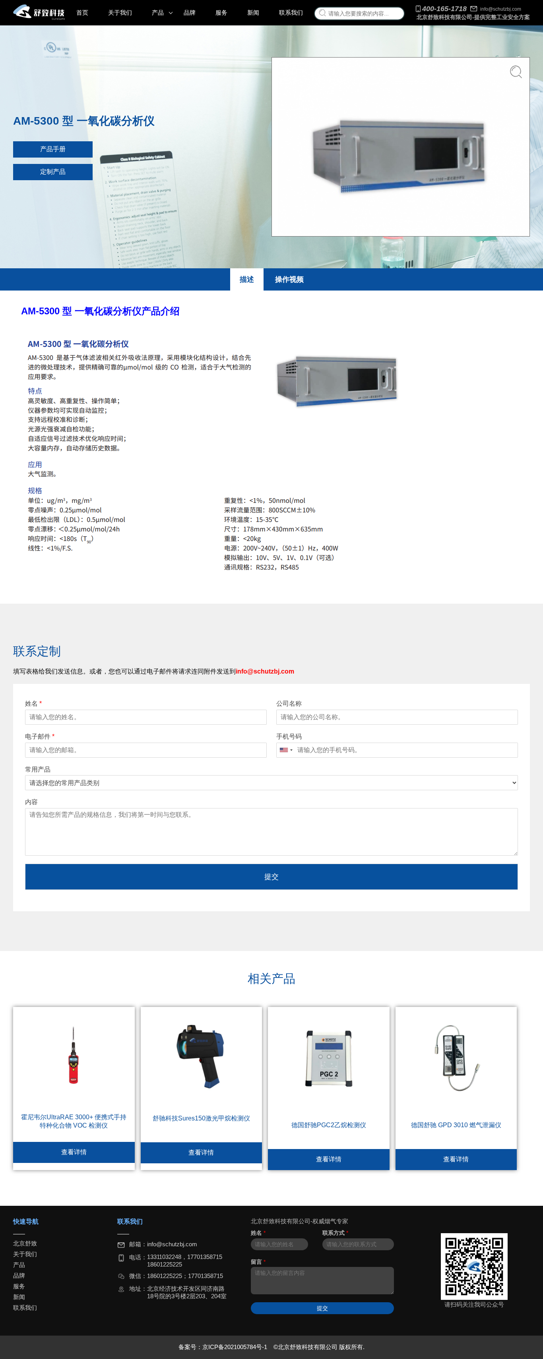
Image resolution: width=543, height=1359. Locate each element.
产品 (158, 12)
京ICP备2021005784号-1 (235, 1347)
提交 (271, 877)
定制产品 (53, 171)
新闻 (253, 12)
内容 (31, 802)
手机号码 (289, 736)
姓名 (33, 703)
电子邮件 (39, 736)
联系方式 (335, 1233)
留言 (258, 1262)
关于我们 (120, 12)
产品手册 (53, 149)
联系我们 (291, 12)
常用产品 (37, 769)
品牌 (190, 12)
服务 (221, 12)
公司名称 (289, 703)
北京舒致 (25, 1243)
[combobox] (286, 750)
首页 (82, 12)
